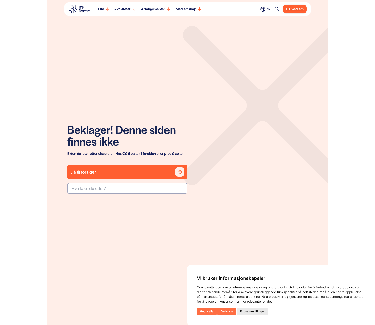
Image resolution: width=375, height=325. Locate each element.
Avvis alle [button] (227, 311)
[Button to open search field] (276, 9)
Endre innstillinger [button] (252, 311)
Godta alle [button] (206, 311)
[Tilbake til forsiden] (79, 9)
